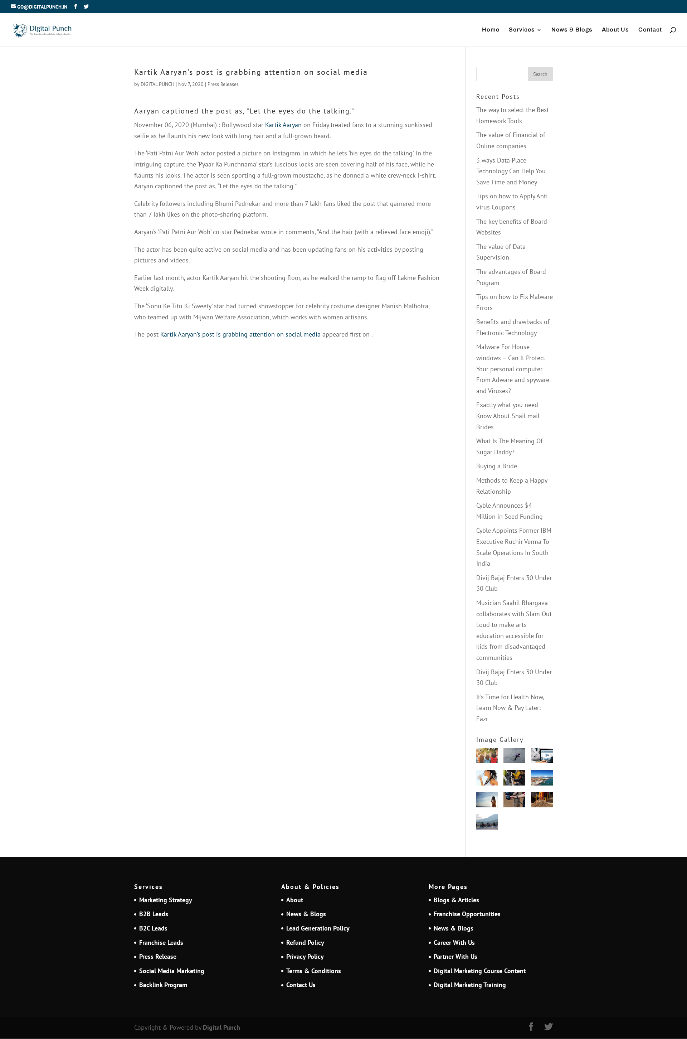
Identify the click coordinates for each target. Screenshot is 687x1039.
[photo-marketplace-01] (542, 779)
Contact (650, 30)
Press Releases (223, 84)
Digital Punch (221, 1027)
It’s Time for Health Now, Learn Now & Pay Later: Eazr (510, 708)
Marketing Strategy (165, 900)
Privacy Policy (305, 956)
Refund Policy (305, 942)
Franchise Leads (161, 942)
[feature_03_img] (514, 757)
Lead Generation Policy (318, 928)
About (294, 900)
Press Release (157, 956)
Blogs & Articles (456, 900)
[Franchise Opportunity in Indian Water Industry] (487, 779)
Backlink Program (163, 985)
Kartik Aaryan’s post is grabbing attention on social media (240, 334)
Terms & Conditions (313, 971)
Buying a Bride (496, 466)
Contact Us (301, 985)
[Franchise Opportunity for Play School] (487, 757)
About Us (615, 30)
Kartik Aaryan (283, 125)
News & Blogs (572, 30)
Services (522, 30)
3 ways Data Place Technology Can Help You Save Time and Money (511, 171)
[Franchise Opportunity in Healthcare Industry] (542, 757)
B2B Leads (153, 914)
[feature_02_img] (514, 801)
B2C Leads (153, 928)
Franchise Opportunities (467, 914)
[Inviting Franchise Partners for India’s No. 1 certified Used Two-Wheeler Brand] (487, 823)
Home (491, 30)
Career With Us (454, 942)
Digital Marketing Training (470, 985)
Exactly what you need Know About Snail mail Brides (508, 416)
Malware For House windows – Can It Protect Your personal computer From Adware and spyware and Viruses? (512, 369)
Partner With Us (455, 956)
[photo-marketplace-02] (487, 801)
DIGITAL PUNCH (157, 84)
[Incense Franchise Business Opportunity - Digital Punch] (542, 801)
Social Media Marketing (171, 971)
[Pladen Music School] (514, 779)
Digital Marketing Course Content (480, 971)
